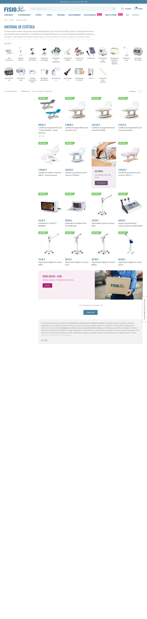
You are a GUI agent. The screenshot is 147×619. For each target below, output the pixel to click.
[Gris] (39, 136)
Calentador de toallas (138, 59)
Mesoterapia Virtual (79, 79)
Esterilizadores (9, 79)
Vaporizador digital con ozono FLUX (77, 263)
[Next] (143, 61)
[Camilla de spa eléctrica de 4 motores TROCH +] (130, 154)
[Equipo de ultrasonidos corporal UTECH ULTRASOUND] (130, 205)
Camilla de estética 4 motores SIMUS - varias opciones (49, 173)
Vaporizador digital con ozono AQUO (130, 263)
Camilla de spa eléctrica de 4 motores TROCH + (129, 173)
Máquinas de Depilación (56, 60)
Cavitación (91, 58)
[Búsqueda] (114, 8)
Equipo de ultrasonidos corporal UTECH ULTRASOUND (130, 224)
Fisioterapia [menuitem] (8, 15)
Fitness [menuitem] (49, 15)
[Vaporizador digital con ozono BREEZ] (104, 243)
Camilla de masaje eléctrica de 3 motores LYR (76, 128)
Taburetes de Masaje (44, 59)
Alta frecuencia (9, 59)
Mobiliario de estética (44, 79)
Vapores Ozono (21, 59)
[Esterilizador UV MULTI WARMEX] (50, 205)
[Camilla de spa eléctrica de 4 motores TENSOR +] (77, 154)
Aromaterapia (56, 79)
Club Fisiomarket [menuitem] (74, 15)
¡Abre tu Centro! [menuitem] (111, 15)
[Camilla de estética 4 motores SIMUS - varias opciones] (50, 154)
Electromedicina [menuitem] (24, 15)
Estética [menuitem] (38, 15)
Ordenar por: (25, 91)
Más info (47, 285)
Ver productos (101, 183)
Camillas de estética (68, 59)
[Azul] (43, 136)
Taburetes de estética (32, 59)
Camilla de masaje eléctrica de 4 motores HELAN (130, 128)
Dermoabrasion (21, 79)
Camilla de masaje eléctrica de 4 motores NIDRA (103, 128)
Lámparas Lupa (126, 59)
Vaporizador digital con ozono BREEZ (103, 263)
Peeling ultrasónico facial (32, 80)
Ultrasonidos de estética (103, 60)
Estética (11, 20)
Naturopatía (68, 79)
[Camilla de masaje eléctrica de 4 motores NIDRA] (104, 109)
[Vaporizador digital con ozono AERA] (50, 243)
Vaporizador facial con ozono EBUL (103, 224)
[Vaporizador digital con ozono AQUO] (130, 243)
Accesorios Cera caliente (103, 80)
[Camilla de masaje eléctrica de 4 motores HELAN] (130, 109)
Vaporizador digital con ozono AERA (50, 263)
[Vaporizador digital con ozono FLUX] (77, 243)
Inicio (5, 20)
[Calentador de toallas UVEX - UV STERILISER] (77, 205)
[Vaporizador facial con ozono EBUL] (104, 205)
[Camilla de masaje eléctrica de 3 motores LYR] (77, 109)
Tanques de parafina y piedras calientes (114, 61)
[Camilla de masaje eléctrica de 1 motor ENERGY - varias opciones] (50, 109)
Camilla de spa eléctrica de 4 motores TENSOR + (76, 173)
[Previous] (4, 61)
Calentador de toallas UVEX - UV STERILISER (76, 224)
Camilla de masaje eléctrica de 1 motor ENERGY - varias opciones (50, 130)
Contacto (135, 15)
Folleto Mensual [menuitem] (90, 15)
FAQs (127, 15)
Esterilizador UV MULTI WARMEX (47, 224)
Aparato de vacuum (79, 59)
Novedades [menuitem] (61, 15)
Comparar (132, 91)
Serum (91, 78)
